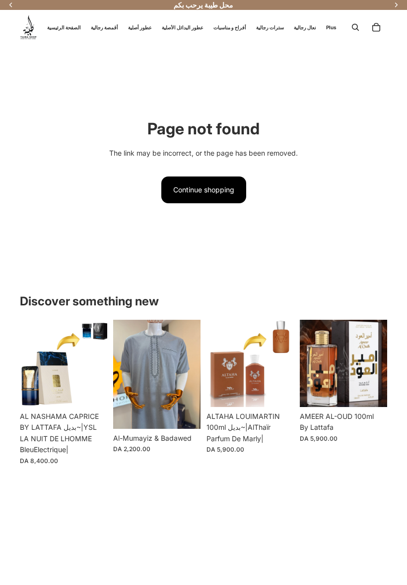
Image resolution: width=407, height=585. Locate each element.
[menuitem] (331, 27)
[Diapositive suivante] (99, 363)
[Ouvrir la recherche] (355, 27)
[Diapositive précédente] (27, 363)
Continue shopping (203, 189)
